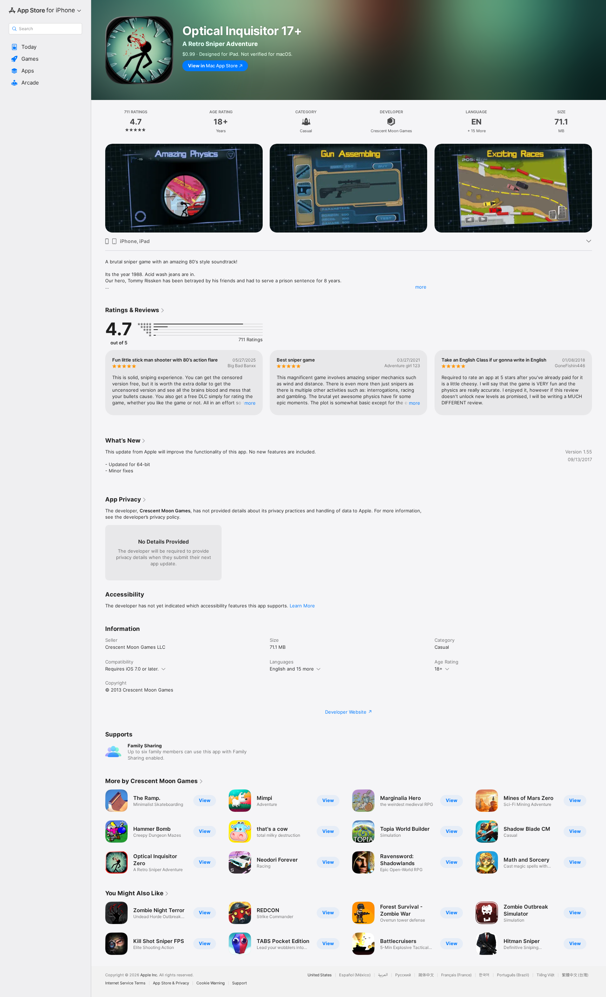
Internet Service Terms (125, 983)
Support (239, 983)
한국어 (484, 975)
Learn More (302, 605)
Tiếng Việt (545, 975)
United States (320, 975)
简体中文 (426, 975)
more (420, 287)
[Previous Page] (98, 179)
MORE (250, 403)
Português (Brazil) (513, 975)
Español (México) (355, 975)
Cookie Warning (210, 983)
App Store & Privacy (171, 983)
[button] (45, 47)
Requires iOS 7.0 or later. (132, 669)
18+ (439, 669)
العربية (383, 975)
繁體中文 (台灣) (575, 975)
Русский (403, 975)
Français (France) (456, 975)
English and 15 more (292, 669)
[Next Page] (599, 179)
